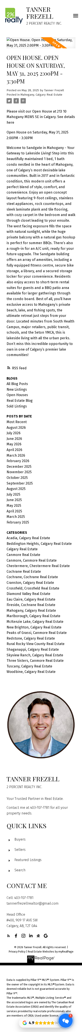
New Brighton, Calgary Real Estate (34, 627)
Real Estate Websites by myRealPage (50, 951)
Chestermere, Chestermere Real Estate (38, 566)
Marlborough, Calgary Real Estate (33, 616)
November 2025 (19, 472)
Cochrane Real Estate (24, 571)
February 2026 (18, 461)
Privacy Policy (17, 951)
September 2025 (20, 483)
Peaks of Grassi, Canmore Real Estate (37, 633)
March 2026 (16, 455)
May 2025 (14, 505)
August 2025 (16, 489)
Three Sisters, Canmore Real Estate (35, 661)
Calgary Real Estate (22, 549)
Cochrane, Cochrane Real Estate (32, 577)
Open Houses (17, 395)
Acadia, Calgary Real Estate (28, 538)
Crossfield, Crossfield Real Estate (33, 588)
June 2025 (14, 500)
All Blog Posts (17, 384)
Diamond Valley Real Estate (28, 594)
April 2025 (14, 511)
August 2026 (16, 428)
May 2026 (14, 444)
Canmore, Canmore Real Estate (32, 560)
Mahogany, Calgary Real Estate (41, 94)
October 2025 (17, 478)
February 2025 (18, 522)
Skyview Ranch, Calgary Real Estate (35, 655)
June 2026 (14, 439)
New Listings (17, 389)
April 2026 (14, 450)
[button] (8, 936)
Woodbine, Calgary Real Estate (31, 672)
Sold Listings (17, 406)
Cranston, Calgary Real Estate (30, 583)
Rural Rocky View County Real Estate (36, 644)
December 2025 (19, 466)
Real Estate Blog (20, 401)
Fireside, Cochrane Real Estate (31, 605)
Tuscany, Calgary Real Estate (29, 666)
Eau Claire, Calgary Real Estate (31, 599)
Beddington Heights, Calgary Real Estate (39, 544)
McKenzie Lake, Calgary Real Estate (35, 622)
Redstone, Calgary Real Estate (31, 638)
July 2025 (13, 494)
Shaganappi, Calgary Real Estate (33, 649)
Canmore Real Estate (23, 555)
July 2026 (14, 433)
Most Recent (17, 422)
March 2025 (16, 517)
